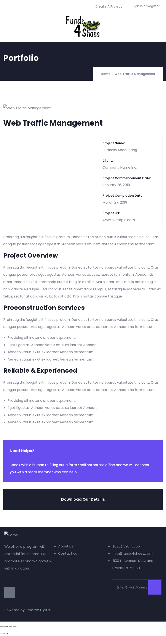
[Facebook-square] (9, 592)
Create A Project (108, 6)
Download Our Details (83, 499)
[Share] (6, 626)
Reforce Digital (38, 610)
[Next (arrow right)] (6, 633)
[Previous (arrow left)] (1, 633)
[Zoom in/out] (14, 626)
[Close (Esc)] (1, 626)
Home (105, 74)
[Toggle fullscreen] (10, 626)
